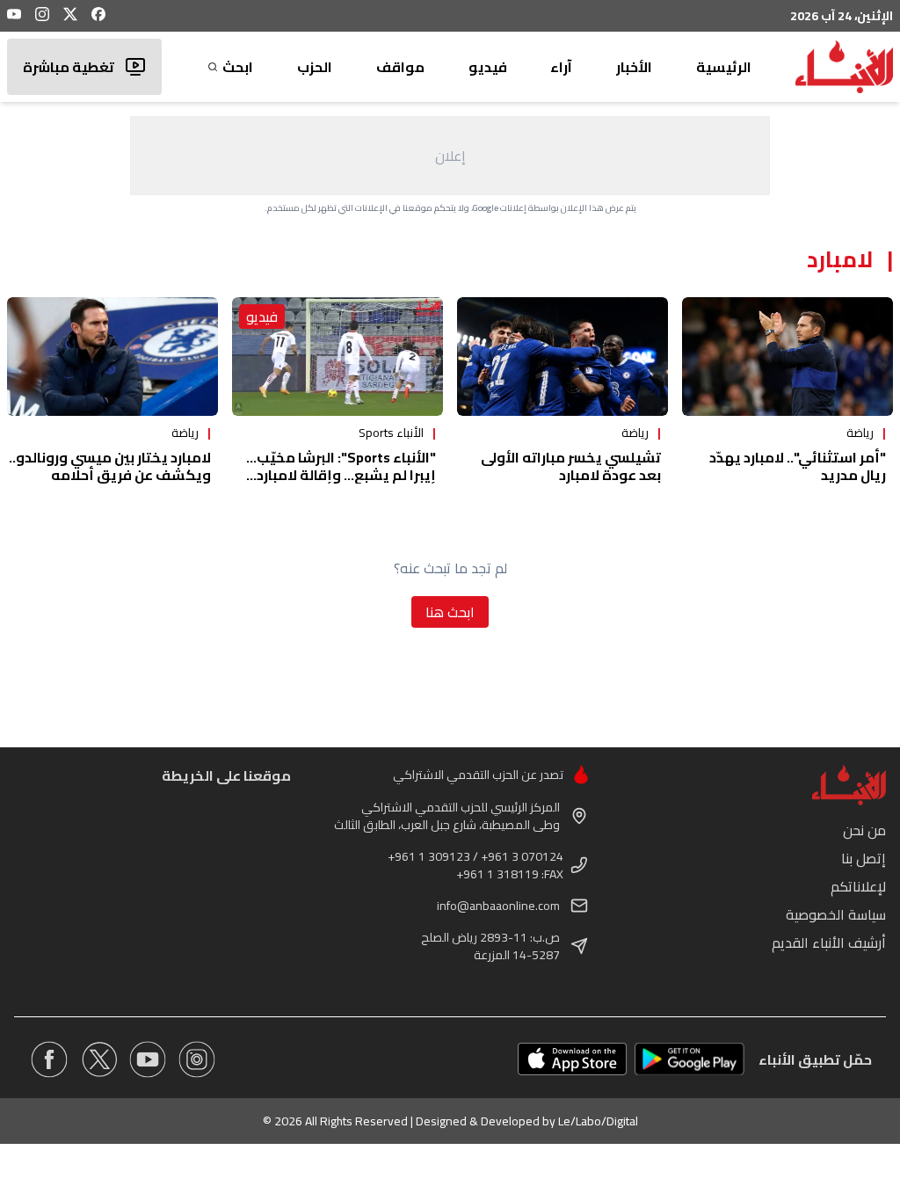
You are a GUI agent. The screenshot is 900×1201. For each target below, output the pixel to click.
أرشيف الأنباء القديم (829, 942)
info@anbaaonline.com (498, 905)
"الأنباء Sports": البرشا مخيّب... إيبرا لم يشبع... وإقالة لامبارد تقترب (341, 475)
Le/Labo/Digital (598, 1121)
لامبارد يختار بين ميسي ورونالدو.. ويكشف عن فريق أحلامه (110, 466)
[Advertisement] (450, 155)
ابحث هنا (450, 612)
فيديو (487, 67)
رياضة (860, 432)
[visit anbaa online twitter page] (98, 1059)
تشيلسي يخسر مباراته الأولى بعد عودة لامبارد (571, 466)
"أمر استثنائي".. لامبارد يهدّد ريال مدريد (797, 466)
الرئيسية (723, 67)
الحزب (314, 67)
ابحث (237, 67)
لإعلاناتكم (858, 886)
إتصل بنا (863, 858)
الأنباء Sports (391, 432)
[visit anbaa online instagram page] (197, 1059)
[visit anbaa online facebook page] (49, 1059)
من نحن (864, 830)
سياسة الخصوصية (836, 914)
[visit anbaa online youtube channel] (148, 1059)
